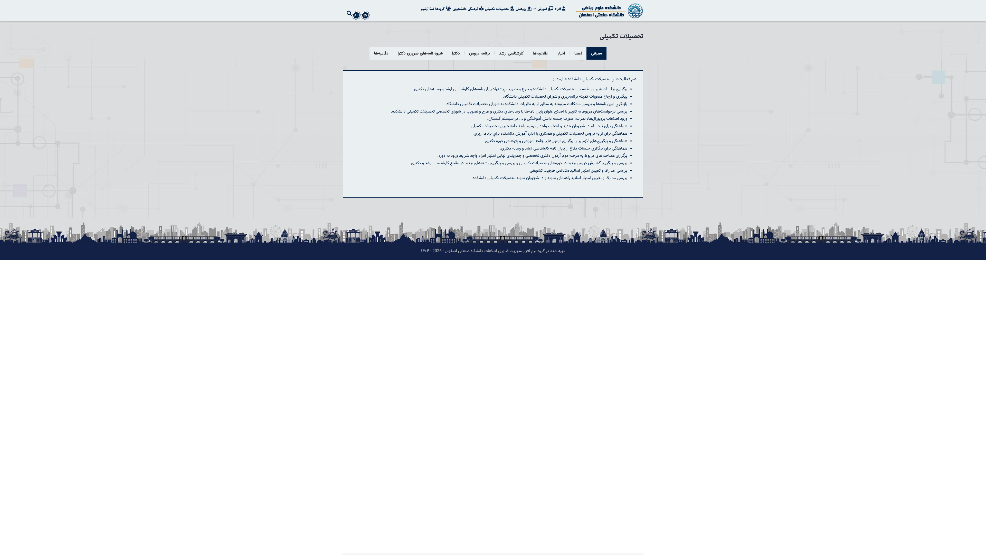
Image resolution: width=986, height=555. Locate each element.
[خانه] (608, 10)
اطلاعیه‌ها (540, 53)
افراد (558, 9)
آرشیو (425, 9)
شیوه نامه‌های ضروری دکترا (420, 53)
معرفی (596, 53)
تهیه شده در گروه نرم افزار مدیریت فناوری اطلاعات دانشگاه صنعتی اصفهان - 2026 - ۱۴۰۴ (493, 251)
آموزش (542, 9)
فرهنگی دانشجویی (465, 9)
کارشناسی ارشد (511, 53)
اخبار (561, 53)
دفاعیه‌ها (381, 53)
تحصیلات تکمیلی (497, 9)
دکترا (456, 53)
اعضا (578, 53)
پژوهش (521, 9)
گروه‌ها (440, 9)
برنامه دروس (479, 53)
